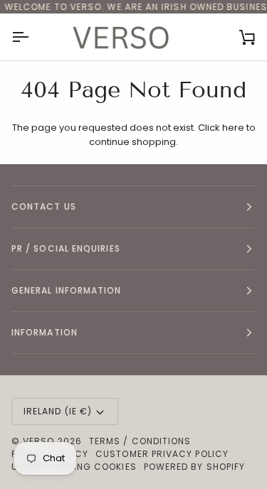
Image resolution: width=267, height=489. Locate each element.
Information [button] (44, 332)
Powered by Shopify (194, 467)
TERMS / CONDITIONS (140, 441)
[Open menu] (32, 37)
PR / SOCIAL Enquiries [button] (65, 248)
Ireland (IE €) (57, 411)
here (233, 127)
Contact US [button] (43, 206)
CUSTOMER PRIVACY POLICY (162, 454)
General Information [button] (66, 290)
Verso (38, 441)
